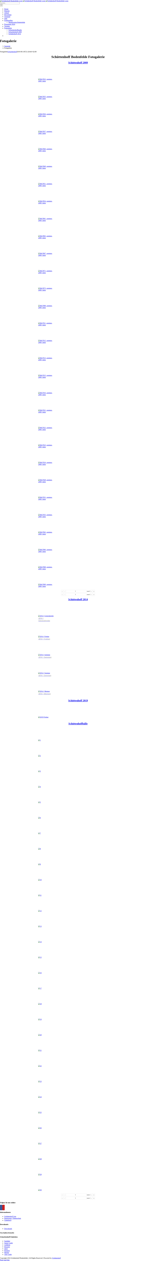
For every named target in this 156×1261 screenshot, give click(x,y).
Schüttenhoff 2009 (78, 62)
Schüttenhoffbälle (78, 723)
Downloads (8, 1229)
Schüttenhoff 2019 (78, 700)
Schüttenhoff (56, 1258)
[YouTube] (3, 1207)
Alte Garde (8, 1254)
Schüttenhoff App (10, 1216)
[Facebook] (1, 1207)
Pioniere (7, 1251)
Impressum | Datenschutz (12, 1218)
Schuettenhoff (12, 52)
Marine (6, 1252)
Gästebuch (7, 1220)
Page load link (5, 1260)
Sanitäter (7, 1241)
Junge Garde (8, 1243)
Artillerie (7, 1245)
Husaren (7, 1247)
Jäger (6, 1249)
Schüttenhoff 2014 (78, 599)
